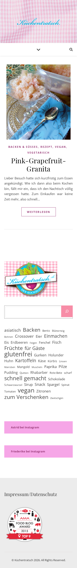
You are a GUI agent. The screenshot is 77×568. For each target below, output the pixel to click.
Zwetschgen (56, 398)
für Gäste (35, 348)
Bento (46, 331)
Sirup (28, 384)
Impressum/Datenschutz (30, 494)
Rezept (46, 147)
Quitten (24, 373)
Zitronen (43, 391)
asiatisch (12, 330)
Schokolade (56, 379)
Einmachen (55, 336)
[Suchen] (67, 311)
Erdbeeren (19, 342)
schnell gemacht (25, 378)
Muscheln (37, 367)
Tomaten (10, 391)
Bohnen (8, 336)
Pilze (63, 366)
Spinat (65, 385)
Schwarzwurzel (13, 385)
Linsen (63, 361)
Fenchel (44, 342)
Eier (39, 336)
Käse (42, 361)
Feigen (33, 342)
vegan (60, 147)
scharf (68, 373)
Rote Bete (56, 373)
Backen (31, 330)
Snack (40, 384)
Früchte (13, 348)
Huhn (8, 361)
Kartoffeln (25, 360)
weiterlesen (38, 212)
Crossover (24, 336)
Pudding (11, 372)
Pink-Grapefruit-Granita (38, 164)
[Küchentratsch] (38, 21)
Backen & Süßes (23, 147)
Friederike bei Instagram (28, 451)
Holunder (56, 355)
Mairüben (9, 367)
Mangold (23, 367)
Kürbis (52, 361)
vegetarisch (38, 152)
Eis (6, 342)
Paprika (50, 366)
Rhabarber (39, 372)
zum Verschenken (26, 397)
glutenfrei (18, 354)
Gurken (40, 355)
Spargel (53, 384)
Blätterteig (58, 331)
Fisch (56, 342)
